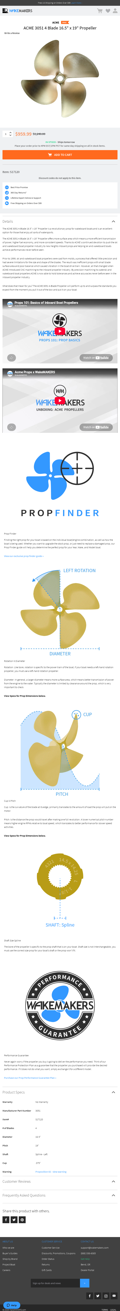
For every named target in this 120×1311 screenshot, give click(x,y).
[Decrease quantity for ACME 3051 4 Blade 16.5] (10, 135)
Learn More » (76, 2)
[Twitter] (14, 1219)
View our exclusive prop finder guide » (24, 556)
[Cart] (99, 10)
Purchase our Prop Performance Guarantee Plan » (30, 1077)
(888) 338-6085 (88, 1253)
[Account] (115, 10)
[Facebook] (5, 1219)
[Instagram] (105, 1295)
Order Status (48, 1258)
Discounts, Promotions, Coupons (58, 1253)
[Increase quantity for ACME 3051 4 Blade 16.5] (10, 132)
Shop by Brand (10, 1258)
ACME (55, 22)
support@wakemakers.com (95, 1247)
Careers (6, 1270)
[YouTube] (114, 1295)
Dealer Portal (87, 1270)
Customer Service (51, 1247)
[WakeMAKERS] (20, 10)
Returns (46, 1264)
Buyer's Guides (9, 1253)
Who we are (8, 1247)
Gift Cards (47, 1270)
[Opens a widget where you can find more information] (11, 1305)
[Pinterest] (22, 1219)
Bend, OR (85, 1264)
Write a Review (12, 33)
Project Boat (8, 1264)
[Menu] (5, 10)
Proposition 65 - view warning (50, 1171)
